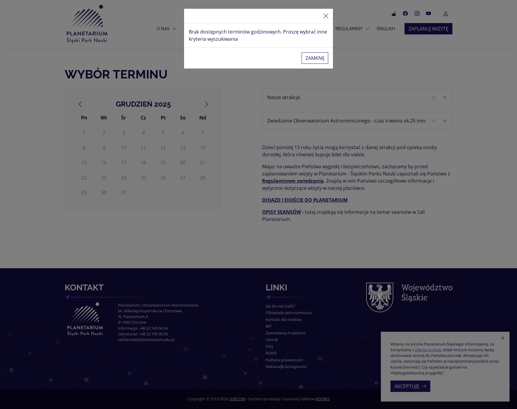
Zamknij (314, 58)
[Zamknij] (326, 16)
